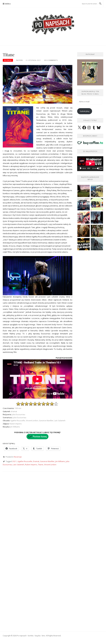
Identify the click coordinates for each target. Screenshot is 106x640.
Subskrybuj (84, 111)
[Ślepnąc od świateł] (83, 230)
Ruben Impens (31, 464)
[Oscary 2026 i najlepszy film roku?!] (83, 244)
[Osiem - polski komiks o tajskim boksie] (83, 217)
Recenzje (8, 60)
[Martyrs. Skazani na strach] (97, 217)
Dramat (36, 461)
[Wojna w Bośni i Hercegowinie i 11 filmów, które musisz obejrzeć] (83, 204)
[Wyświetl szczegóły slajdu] (91, 72)
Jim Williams (60, 461)
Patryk (19, 60)
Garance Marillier (47, 461)
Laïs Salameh (18, 464)
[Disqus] (37, 514)
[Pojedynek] (83, 191)
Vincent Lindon (50, 464)
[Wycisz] (98, 168)
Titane (40, 464)
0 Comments (52, 60)
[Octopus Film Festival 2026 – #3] (97, 204)
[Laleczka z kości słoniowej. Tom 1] (97, 191)
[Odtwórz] (80, 168)
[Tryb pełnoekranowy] (101, 168)
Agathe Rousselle (25, 461)
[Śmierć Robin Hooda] (97, 244)
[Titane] (37, 84)
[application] (90, 163)
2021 (14, 461)
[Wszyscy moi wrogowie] (97, 230)
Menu (8, 4)
